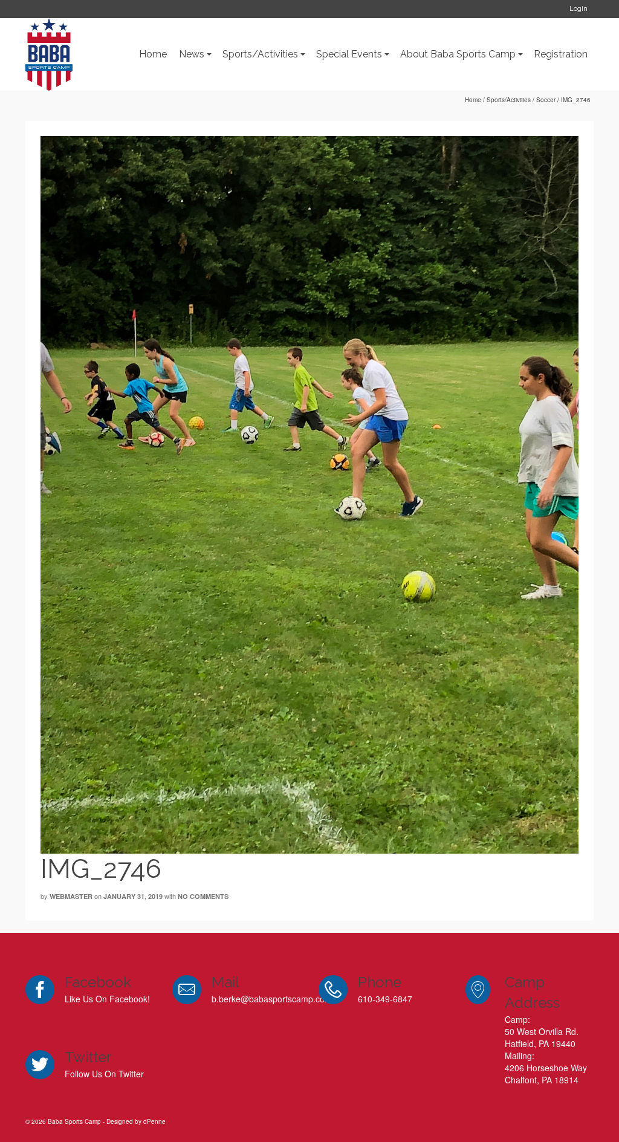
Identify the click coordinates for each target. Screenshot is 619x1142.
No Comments (203, 896)
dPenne (154, 1121)
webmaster (71, 896)
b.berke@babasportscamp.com (272, 999)
